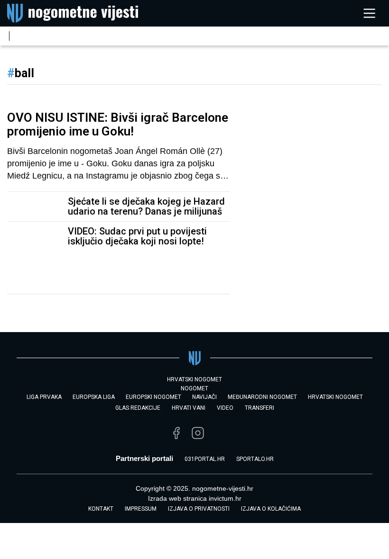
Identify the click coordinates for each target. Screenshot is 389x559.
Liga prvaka (44, 397)
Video (225, 408)
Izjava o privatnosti (199, 508)
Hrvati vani (188, 408)
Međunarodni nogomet (262, 397)
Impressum (141, 508)
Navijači (204, 397)
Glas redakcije (137, 408)
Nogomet (194, 388)
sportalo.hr (255, 459)
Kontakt (100, 508)
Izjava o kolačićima (271, 508)
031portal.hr (205, 459)
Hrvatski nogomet (335, 397)
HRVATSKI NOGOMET (194, 379)
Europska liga (94, 397)
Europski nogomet (153, 397)
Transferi (259, 408)
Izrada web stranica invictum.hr (194, 498)
